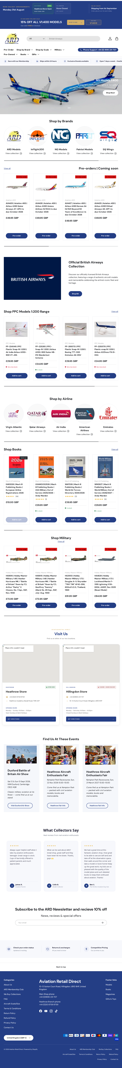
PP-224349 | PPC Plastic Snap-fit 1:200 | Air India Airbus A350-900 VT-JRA (16, 350)
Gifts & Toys (111, 999)
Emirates (108, 427)
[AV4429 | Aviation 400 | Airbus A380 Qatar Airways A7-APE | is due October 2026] (17, 186)
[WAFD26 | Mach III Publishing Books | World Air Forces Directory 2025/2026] (76, 467)
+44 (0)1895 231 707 (77, 697)
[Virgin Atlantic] (13, 413)
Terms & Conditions (12, 1008)
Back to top (61, 967)
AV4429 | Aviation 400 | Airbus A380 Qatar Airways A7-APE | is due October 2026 (16, 207)
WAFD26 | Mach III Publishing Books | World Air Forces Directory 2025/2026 (75, 488)
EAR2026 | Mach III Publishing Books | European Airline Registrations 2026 (15, 488)
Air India (61, 427)
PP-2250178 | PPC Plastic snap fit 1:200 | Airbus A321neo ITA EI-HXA (104, 350)
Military (58, 50)
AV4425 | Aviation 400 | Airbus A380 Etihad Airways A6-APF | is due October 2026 (105, 207)
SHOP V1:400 (75, 22)
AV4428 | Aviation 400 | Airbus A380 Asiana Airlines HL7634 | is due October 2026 (46, 207)
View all (7, 168)
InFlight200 (37, 149)
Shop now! (110, 93)
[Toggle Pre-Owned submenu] (16, 54)
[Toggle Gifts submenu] (38, 54)
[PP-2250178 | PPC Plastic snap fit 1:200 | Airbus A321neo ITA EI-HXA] (105, 329)
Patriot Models (84, 149)
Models (109, 984)
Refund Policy (10, 1018)
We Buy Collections (12, 994)
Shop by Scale (42, 50)
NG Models (61, 149)
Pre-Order (9, 50)
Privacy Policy (10, 1023)
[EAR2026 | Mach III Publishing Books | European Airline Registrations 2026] (17, 467)
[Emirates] (108, 413)
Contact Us (9, 1027)
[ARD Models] (13, 136)
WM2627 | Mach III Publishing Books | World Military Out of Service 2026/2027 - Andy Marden (104, 490)
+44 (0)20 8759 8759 (17, 697)
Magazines (110, 994)
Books (23, 54)
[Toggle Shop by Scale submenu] (50, 49)
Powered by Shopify (31, 1049)
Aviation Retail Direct (16, 1049)
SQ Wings (108, 149)
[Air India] (61, 413)
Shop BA (75, 294)
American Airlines (84, 429)
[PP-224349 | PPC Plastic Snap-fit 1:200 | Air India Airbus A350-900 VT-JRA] (17, 329)
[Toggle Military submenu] (63, 49)
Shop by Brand (23, 50)
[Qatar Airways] (37, 413)
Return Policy (9, 1013)
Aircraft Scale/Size (12, 1003)
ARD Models (13, 149)
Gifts (34, 54)
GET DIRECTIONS (31, 719)
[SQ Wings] (108, 136)
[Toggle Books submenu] (28, 54)
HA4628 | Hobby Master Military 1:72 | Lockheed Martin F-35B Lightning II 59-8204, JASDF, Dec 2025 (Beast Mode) (105, 582)
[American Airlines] (84, 413)
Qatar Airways (37, 427)
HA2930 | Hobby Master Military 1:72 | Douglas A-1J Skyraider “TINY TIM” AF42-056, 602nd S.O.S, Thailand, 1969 (76, 582)
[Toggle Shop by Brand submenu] (31, 49)
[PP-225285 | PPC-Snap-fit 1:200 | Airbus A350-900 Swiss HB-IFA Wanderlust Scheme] (46, 329)
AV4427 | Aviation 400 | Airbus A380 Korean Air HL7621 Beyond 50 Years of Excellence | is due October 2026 (76, 209)
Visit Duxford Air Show (20, 805)
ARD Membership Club (14, 989)
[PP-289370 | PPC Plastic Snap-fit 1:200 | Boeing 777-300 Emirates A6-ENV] (76, 329)
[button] (116, 38)
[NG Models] (61, 136)
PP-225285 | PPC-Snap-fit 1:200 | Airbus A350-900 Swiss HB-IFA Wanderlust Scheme (45, 352)
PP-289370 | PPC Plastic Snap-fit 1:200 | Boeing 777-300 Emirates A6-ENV (75, 350)
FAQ (5, 999)
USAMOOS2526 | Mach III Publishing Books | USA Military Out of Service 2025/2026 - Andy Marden (45, 490)
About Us (8, 984)
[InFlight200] (37, 136)
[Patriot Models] (84, 136)
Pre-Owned (9, 54)
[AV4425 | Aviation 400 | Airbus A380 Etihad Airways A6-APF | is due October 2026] (105, 186)
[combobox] (63, 38)
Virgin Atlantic (14, 427)
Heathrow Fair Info (57, 805)
